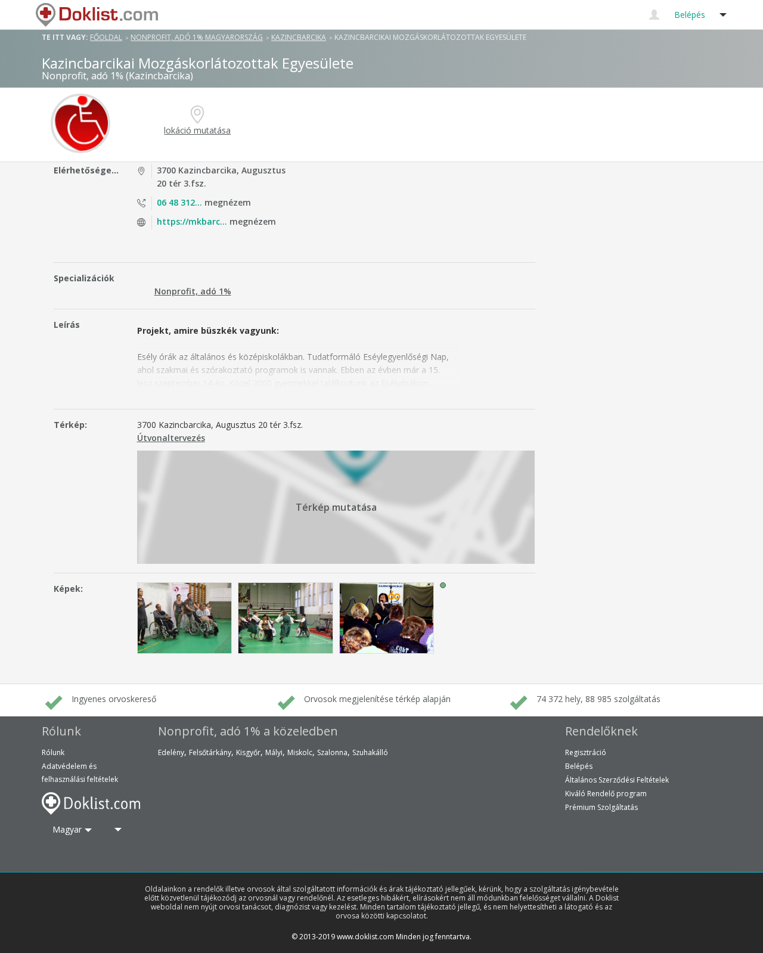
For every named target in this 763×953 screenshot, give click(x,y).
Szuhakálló (370, 752)
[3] (387, 618)
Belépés (579, 766)
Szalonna (332, 752)
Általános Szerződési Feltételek (617, 780)
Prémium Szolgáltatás (601, 807)
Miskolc (299, 752)
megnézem (204, 202)
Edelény (171, 752)
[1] (184, 618)
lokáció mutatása (197, 130)
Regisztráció (585, 752)
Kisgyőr (248, 752)
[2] (285, 618)
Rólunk (53, 752)
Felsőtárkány (210, 752)
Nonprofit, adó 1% (192, 291)
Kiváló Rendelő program (606, 794)
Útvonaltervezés (171, 437)
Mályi (274, 752)
